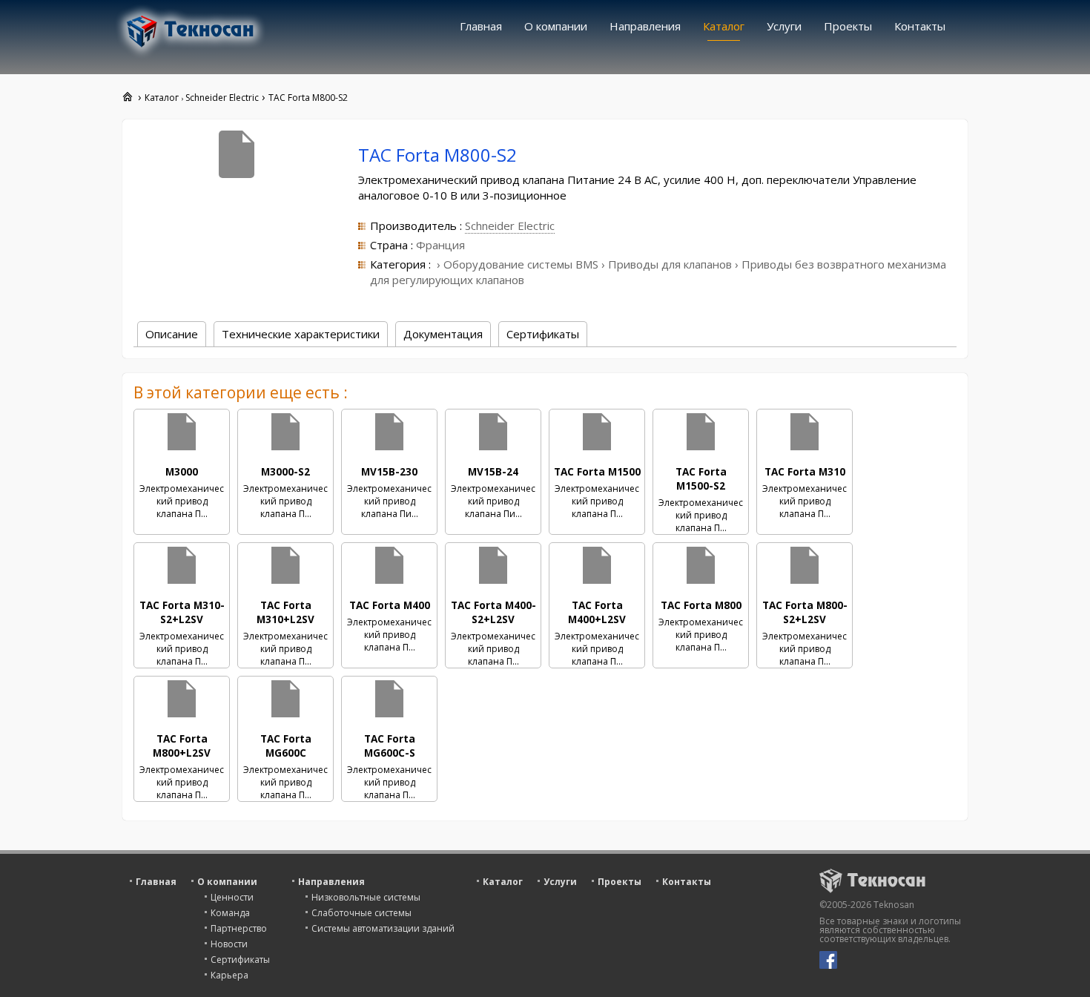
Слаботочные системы (361, 912)
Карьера (229, 975)
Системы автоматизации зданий (383, 928)
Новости (229, 944)
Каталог (723, 26)
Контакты (919, 26)
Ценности (232, 897)
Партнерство (239, 928)
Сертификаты (240, 959)
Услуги (784, 26)
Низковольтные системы (365, 897)
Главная (481, 26)
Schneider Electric (510, 225)
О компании (555, 26)
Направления (645, 26)
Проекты (848, 26)
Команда (230, 912)
